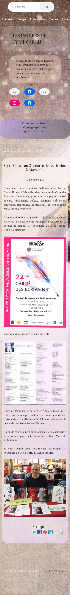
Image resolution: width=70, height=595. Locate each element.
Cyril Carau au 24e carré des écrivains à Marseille (35, 167)
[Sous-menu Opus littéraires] (47, 132)
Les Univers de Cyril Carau (29, 38)
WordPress (11, 579)
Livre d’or (58, 570)
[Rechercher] (47, 7)
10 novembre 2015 (35, 179)
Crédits (48, 570)
